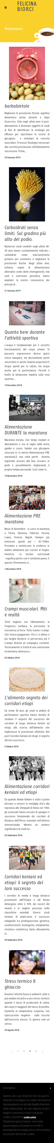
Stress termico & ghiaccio (19, 984)
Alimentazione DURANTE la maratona (25, 430)
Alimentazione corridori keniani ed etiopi (26, 789)
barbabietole (16, 106)
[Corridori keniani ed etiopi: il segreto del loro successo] (27, 858)
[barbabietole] (27, 73)
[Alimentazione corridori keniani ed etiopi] (27, 768)
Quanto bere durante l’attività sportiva (24, 335)
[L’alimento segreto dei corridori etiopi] (27, 679)
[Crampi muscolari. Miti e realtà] (27, 591)
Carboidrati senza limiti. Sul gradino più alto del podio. (25, 233)
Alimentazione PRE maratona (22, 519)
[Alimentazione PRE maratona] (27, 498)
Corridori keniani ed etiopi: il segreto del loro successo (23, 882)
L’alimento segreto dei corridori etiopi (25, 700)
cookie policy (30, 1117)
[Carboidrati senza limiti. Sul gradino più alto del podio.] (27, 194)
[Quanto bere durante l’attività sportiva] (27, 313)
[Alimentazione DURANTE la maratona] (27, 408)
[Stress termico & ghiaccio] (27, 962)
